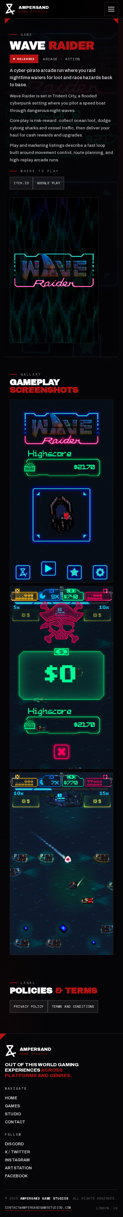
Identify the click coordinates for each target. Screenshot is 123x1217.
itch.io (21, 183)
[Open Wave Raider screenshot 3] (61, 863)
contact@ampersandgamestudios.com (38, 1207)
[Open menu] (111, 9)
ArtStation (18, 1168)
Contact (15, 1122)
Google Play (48, 183)
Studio (13, 1114)
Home (11, 1098)
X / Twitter (17, 1152)
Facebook (16, 1176)
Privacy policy (28, 1006)
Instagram (17, 1160)
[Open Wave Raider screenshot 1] (61, 491)
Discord (14, 1144)
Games (12, 1106)
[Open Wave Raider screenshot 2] (61, 677)
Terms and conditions (73, 1006)
